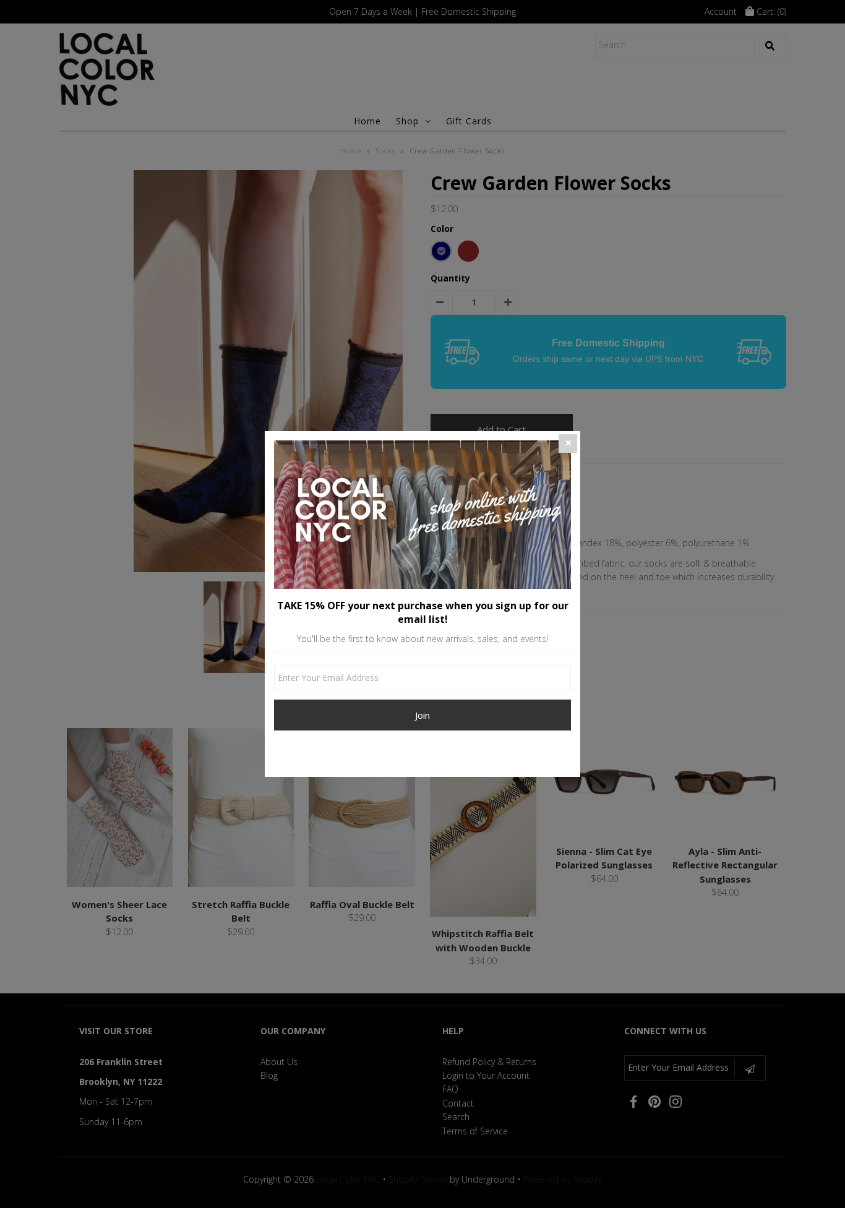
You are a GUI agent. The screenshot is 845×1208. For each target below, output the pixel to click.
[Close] (568, 443)
